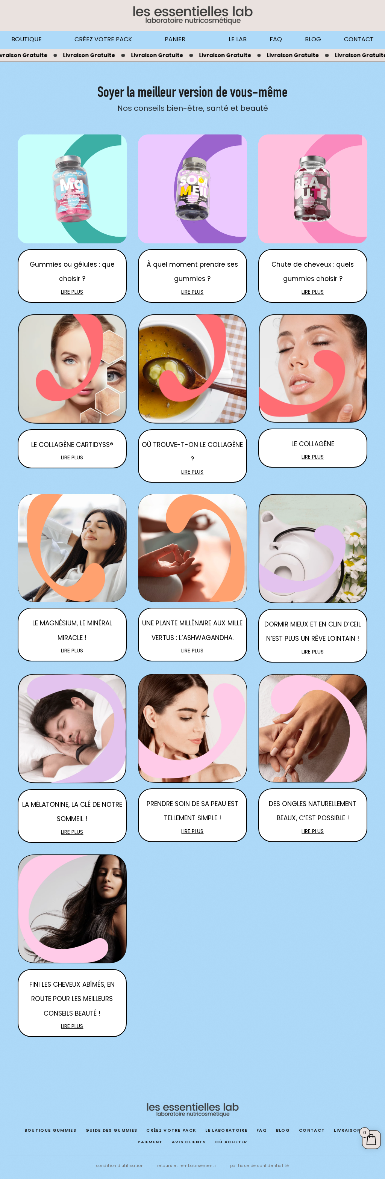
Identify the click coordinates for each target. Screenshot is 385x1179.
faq (261, 1130)
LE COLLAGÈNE (312, 443)
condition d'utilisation (120, 1165)
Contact (359, 39)
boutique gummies (50, 1130)
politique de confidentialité (259, 1165)
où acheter (231, 1142)
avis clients (189, 1142)
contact (312, 1130)
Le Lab (238, 39)
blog (283, 1130)
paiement (150, 1142)
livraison (347, 1130)
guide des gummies (111, 1130)
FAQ (276, 39)
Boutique (26, 39)
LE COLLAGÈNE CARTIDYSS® (72, 444)
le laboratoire (226, 1130)
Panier (175, 39)
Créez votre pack (103, 39)
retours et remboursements (187, 1165)
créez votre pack (171, 1130)
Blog (313, 39)
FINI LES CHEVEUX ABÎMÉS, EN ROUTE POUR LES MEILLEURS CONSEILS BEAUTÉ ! (72, 999)
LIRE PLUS (72, 292)
